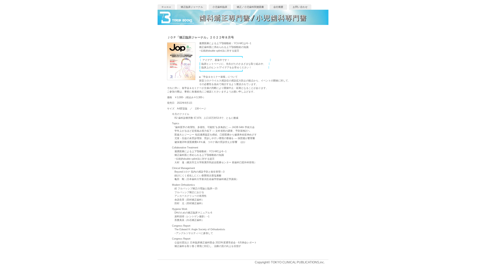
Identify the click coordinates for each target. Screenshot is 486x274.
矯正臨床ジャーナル (192, 7)
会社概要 (278, 7)
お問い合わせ (300, 7)
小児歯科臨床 (219, 7)
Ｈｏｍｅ (166, 7)
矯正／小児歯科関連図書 (250, 7)
